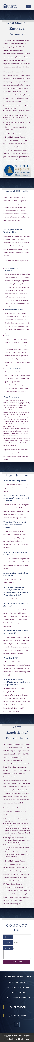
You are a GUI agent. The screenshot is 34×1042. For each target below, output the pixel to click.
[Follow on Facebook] (17, 1024)
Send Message (16, 962)
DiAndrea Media (24, 1039)
